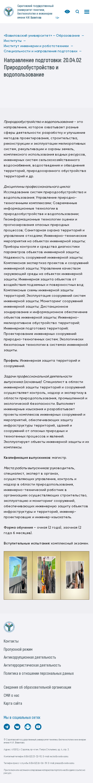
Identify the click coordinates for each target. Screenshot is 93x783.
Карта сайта (13, 703)
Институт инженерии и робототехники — (38, 46)
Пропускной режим (18, 649)
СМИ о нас (11, 695)
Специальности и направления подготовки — (43, 51)
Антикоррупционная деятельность (30, 657)
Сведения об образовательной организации (37, 687)
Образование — (70, 35)
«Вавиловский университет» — (29, 35)
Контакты (11, 641)
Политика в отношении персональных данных (39, 673)
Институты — (15, 41)
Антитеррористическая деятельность (32, 665)
